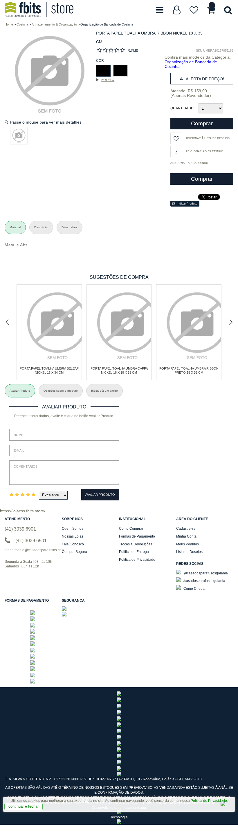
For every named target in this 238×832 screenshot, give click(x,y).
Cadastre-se (186, 529)
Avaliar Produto (100, 494)
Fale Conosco (73, 544)
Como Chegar (194, 589)
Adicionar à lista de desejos (207, 138)
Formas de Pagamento (137, 536)
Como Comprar (131, 529)
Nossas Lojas (72, 536)
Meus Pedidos (187, 544)
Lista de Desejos (189, 552)
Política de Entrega (134, 552)
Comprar (202, 123)
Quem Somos (72, 529)
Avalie (133, 50)
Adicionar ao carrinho (189, 163)
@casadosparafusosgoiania (205, 573)
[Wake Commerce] (119, 823)
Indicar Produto (187, 203)
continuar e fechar (23, 806)
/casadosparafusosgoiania (204, 581)
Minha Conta (186, 536)
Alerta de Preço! (204, 79)
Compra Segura (74, 552)
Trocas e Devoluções (135, 544)
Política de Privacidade (209, 801)
